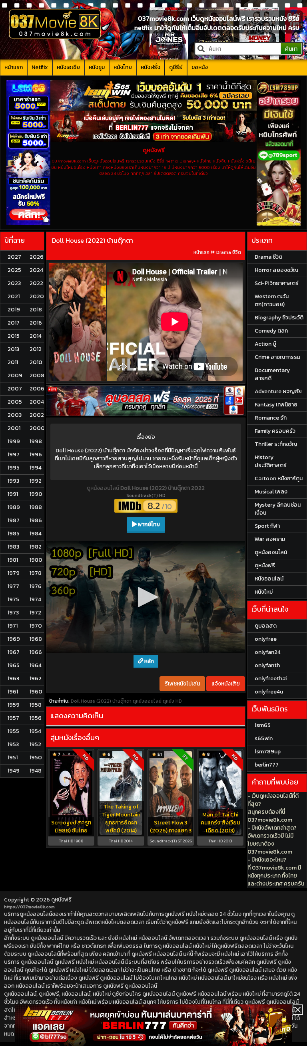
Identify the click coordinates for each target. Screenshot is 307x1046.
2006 (37, 388)
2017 (14, 323)
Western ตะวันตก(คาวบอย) (272, 300)
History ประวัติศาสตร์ (271, 461)
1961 (13, 691)
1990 (36, 494)
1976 (36, 586)
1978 (36, 573)
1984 (36, 533)
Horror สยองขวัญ (276, 270)
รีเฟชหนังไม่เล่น (182, 568)
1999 (14, 441)
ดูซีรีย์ (176, 67)
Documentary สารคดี (272, 374)
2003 (15, 415)
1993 (13, 481)
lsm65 (263, 725)
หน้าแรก (13, 67)
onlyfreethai (271, 678)
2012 (36, 349)
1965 (14, 665)
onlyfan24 (268, 652)
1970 (36, 626)
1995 (14, 468)
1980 (36, 560)
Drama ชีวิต (228, 252)
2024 (36, 270)
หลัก (148, 545)
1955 (13, 731)
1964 (36, 665)
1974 (35, 599)
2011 (13, 362)
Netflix (40, 67)
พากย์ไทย (148, 524)
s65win (264, 738)
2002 (37, 415)
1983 (13, 547)
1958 (36, 705)
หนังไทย (123, 67)
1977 (13, 586)
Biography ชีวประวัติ (279, 317)
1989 (14, 507)
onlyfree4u (269, 691)
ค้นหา (291, 49)
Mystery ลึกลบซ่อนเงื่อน (278, 509)
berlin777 (267, 765)
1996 (36, 454)
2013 (13, 349)
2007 (15, 388)
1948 (36, 771)
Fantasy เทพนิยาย (276, 404)
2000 (37, 428)
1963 (13, 678)
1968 (36, 639)
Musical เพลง (271, 491)
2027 (14, 257)
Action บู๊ (265, 344)
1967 (14, 652)
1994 (36, 468)
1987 (14, 520)
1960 (36, 691)
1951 (13, 757)
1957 (13, 718)
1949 (14, 771)
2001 (14, 428)
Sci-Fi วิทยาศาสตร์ (277, 283)
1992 (36, 481)
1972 (35, 612)
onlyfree (266, 639)
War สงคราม (270, 539)
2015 (14, 336)
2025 (14, 270)
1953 (13, 744)
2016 (36, 323)
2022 (36, 283)
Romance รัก (271, 418)
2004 (37, 402)
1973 (13, 612)
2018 (36, 309)
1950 (36, 757)
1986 (36, 520)
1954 (35, 731)
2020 (37, 296)
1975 (13, 599)
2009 (15, 375)
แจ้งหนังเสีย (225, 568)
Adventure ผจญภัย (278, 391)
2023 (14, 283)
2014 (36, 336)
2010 (36, 362)
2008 (37, 375)
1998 (36, 441)
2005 (15, 402)
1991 (13, 494)
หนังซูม (97, 67)
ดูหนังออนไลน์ (103, 488)
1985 (14, 533)
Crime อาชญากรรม (277, 357)
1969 (14, 639)
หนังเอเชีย (68, 67)
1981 (13, 560)
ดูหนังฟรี (61, 899)
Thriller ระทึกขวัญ (276, 444)
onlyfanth (267, 665)
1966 (36, 652)
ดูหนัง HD (172, 585)
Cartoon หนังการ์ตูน (279, 478)
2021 (14, 296)
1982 (36, 547)
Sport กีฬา (267, 526)
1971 (13, 626)
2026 (37, 257)
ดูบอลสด (266, 626)
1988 (36, 507)
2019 (14, 309)
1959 (14, 705)
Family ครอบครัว (275, 431)
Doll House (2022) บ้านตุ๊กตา (92, 240)
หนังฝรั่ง (150, 67)
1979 (14, 573)
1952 (35, 744)
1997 (14, 454)
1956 (36, 718)
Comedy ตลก (271, 331)
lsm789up (268, 751)
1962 (36, 678)
